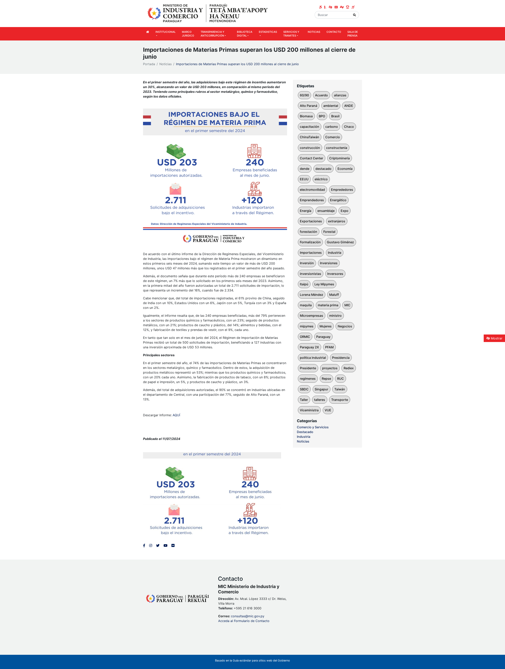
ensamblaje (326, 211)
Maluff (334, 295)
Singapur (321, 389)
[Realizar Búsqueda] (354, 15)
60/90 (304, 95)
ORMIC (305, 337)
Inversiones (329, 263)
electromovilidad (312, 190)
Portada (149, 64)
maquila (306, 305)
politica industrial (313, 358)
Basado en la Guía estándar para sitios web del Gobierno (252, 660)
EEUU (304, 179)
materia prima (328, 305)
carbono (331, 127)
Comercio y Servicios (313, 427)
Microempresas (311, 316)
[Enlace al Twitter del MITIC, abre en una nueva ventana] (158, 545)
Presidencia (341, 358)
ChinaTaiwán (309, 137)
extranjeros (336, 221)
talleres (319, 400)
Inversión (307, 263)
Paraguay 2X (309, 347)
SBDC (304, 389)
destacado (323, 169)
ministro (335, 316)
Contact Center (311, 158)
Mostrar (496, 338)
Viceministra (309, 410)
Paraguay (323, 337)
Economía (345, 169)
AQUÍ (176, 415)
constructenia (336, 148)
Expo (344, 211)
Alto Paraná (308, 106)
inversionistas (310, 274)
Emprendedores (312, 200)
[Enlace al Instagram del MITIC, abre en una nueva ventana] (150, 545)
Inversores (335, 274)
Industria (334, 253)
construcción (310, 148)
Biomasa (306, 116)
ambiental (330, 106)
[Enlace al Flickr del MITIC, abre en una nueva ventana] (172, 545)
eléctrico (321, 179)
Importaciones (311, 253)
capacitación (309, 127)
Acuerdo (321, 95)
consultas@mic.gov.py (247, 616)
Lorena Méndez (311, 295)
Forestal (329, 232)
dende (304, 169)
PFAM (329, 347)
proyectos (330, 368)
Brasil (335, 116)
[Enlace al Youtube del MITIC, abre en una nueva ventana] (165, 545)
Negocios (345, 326)
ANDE (348, 106)
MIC (347, 305)
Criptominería (339, 158)
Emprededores (342, 190)
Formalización (310, 242)
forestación (308, 232)
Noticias (165, 64)
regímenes (308, 379)
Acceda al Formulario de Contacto (243, 621)
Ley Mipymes (324, 284)
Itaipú (304, 284)
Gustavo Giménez (340, 242)
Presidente (308, 368)
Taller (304, 400)
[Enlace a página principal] (208, 13)
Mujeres (326, 326)
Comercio (332, 137)
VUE (328, 410)
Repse (326, 379)
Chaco (349, 127)
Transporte (339, 400)
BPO (322, 116)
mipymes (306, 326)
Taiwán (339, 389)
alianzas (340, 95)
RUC (340, 379)
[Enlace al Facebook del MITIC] (144, 545)
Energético (338, 200)
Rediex (349, 368)
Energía (305, 211)
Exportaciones (311, 221)
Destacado (305, 432)
